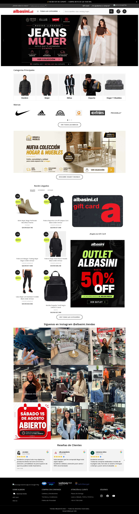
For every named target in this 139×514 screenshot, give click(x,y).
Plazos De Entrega (77, 493)
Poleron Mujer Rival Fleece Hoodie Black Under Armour (55, 260)
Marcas (15, 501)
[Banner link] (98, 211)
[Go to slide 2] (70, 64)
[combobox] (38, 6)
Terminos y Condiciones (49, 497)
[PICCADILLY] (116, 113)
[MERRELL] (78, 113)
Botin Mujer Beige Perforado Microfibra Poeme (27, 221)
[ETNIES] (97, 113)
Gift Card (86, 6)
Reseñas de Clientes (69, 445)
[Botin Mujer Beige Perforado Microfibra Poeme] (27, 206)
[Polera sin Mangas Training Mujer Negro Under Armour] (27, 244)
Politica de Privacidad (49, 500)
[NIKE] (23, 113)
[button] (3, 40)
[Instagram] (101, 495)
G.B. (75, 511)
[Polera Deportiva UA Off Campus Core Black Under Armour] (56, 206)
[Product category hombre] (25, 87)
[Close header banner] (136, 2)
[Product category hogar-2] (114, 87)
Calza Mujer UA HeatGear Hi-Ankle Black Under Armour (27, 298)
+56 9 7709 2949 (76, 500)
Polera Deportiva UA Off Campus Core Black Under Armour (55, 221)
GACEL (56, 310)
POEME (27, 225)
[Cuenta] (124, 11)
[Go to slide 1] (68, 64)
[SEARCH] (111, 11)
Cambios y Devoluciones (50, 493)
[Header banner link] (69, 2)
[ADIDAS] (41, 113)
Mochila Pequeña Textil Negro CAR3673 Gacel (56, 306)
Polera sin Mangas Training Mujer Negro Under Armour (27, 260)
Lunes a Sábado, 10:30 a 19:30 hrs (82, 497)
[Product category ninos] (69, 87)
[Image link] (70, 152)
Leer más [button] (20, 468)
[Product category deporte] (92, 87)
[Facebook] (107, 495)
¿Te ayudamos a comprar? (101, 6)
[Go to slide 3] (71, 120)
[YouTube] (113, 495)
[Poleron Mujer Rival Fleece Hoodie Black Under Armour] (56, 244)
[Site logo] (23, 11)
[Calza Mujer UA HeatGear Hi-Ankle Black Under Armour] (27, 282)
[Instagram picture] (32, 346)
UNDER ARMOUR (55, 225)
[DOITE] (60, 113)
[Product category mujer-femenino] (47, 87)
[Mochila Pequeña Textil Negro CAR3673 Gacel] (56, 286)
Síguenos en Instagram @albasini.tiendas (69, 324)
